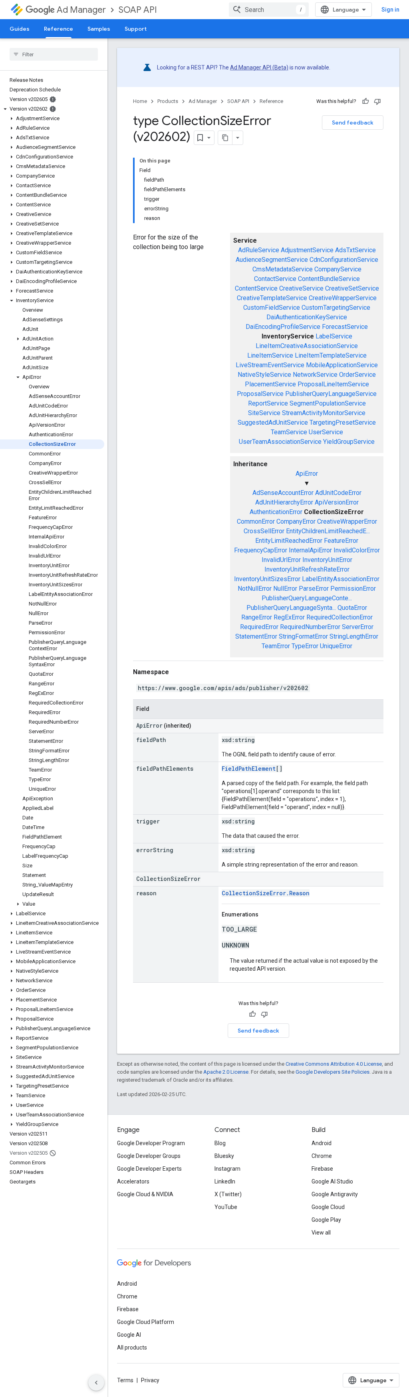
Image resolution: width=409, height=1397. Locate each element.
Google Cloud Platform (145, 1322)
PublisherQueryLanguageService (331, 394)
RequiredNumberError (310, 627)
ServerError (357, 627)
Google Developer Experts (149, 1168)
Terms (125, 1380)
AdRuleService (258, 250)
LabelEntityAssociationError (340, 579)
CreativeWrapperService (343, 298)
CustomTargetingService (336, 307)
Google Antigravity (335, 1194)
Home (140, 101)
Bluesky (224, 1156)
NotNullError (255, 588)
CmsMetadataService (282, 269)
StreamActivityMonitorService (323, 413)
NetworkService (315, 374)
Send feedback (352, 122)
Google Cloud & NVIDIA (145, 1194)
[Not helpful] (377, 101)
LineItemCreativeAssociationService (307, 346)
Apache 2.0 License (225, 1072)
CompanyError (296, 521)
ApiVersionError (337, 502)
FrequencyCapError (260, 550)
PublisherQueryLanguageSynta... (291, 607)
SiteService (264, 413)
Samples (98, 28)
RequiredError (259, 627)
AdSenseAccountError (283, 493)
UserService (326, 432)
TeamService (289, 432)
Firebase (322, 1168)
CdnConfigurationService (344, 259)
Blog (220, 1143)
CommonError (256, 521)
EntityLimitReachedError (288, 540)
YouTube (225, 1207)
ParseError (314, 588)
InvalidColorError (357, 550)
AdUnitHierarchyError (284, 502)
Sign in (390, 9)
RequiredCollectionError (339, 617)
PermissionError (353, 588)
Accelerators (133, 1181)
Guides (20, 28)
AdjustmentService (307, 250)
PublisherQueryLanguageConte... (307, 598)
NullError (285, 588)
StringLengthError (354, 636)
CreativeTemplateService (272, 298)
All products (132, 1347)
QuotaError (352, 607)
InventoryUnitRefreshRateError (306, 569)
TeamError (276, 646)
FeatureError (341, 540)
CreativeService (301, 288)
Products (167, 101)
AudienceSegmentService (272, 259)
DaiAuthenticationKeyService (306, 317)
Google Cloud (328, 1207)
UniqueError (336, 646)
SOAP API (138, 9)
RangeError (256, 617)
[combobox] (269, 9)
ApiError (307, 473)
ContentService (256, 288)
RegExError (289, 617)
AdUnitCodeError (338, 493)
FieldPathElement (249, 768)
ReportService (268, 403)
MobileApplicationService (342, 365)
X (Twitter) (228, 1194)
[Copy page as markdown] (225, 137)
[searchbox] (54, 54)
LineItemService (270, 355)
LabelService (334, 336)
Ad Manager (81, 9)
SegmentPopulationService (328, 403)
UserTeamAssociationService (280, 441)
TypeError (305, 646)
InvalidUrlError (281, 560)
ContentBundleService (329, 279)
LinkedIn (224, 1181)
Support (136, 28)
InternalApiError (310, 550)
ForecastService (345, 326)
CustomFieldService (271, 307)
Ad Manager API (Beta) (259, 67)
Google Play (326, 1220)
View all (321, 1232)
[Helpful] (365, 101)
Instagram (227, 1168)
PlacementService (270, 384)
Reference (58, 28)
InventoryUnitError (327, 560)
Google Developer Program (151, 1143)
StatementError (256, 636)
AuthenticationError (276, 512)
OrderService (357, 374)
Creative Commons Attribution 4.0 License (334, 1064)
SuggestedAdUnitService (273, 422)
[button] (52, 109)
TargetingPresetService (343, 422)
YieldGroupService (349, 441)
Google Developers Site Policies (332, 1072)
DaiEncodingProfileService (283, 326)
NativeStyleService (264, 374)
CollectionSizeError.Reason (266, 893)
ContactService (275, 279)
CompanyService (337, 269)
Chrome (322, 1156)
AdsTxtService (355, 250)
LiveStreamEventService (270, 365)
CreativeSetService (352, 288)
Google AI (129, 1335)
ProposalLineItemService (333, 384)
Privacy (150, 1380)
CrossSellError (264, 531)
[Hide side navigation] (96, 1383)
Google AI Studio (332, 1181)
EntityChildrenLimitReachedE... (328, 531)
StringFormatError (303, 636)
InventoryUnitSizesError (267, 579)
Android (322, 1143)
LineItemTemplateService (331, 355)
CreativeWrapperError (347, 521)
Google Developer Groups (149, 1156)
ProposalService (260, 394)
